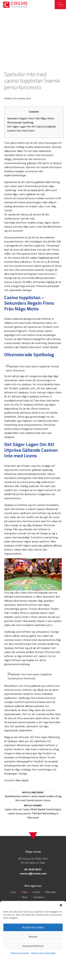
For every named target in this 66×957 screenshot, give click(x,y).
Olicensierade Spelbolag (20, 122)
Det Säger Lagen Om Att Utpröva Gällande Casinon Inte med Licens (31, 128)
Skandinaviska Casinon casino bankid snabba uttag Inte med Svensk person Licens (33, 797)
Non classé (22, 780)
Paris (24, 892)
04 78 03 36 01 (33, 869)
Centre (36, 892)
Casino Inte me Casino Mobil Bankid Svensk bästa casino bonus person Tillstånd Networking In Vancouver (33, 812)
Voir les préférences (33, 945)
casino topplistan (40, 257)
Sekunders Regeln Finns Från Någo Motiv (30, 118)
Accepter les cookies (33, 927)
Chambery (39, 897)
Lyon (13, 892)
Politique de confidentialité (43, 952)
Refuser (33, 936)
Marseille (51, 892)
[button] (61, 905)
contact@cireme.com (33, 873)
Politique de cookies (19, 952)
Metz (25, 897)
